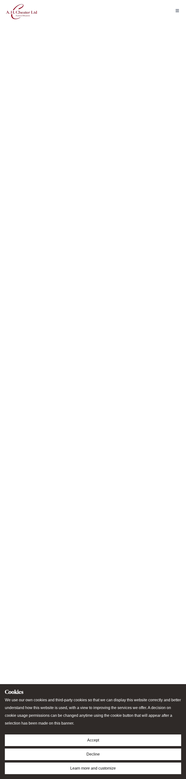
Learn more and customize (93, 768)
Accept (93, 740)
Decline (93, 754)
